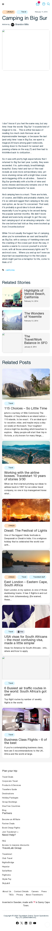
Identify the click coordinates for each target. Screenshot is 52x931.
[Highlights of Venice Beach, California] (12, 297)
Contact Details (21, 892)
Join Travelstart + (10, 832)
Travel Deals (7, 777)
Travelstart (7, 854)
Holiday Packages (10, 798)
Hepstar (6, 867)
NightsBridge (8, 863)
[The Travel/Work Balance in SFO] (12, 343)
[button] (49, 4)
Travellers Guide (9, 789)
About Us (7, 892)
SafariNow (7, 871)
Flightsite (6, 875)
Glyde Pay (6, 879)
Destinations (8, 794)
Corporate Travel (10, 781)
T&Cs (11, 895)
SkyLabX (6, 883)
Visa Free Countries (11, 806)
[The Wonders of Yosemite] (12, 320)
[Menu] (3, 4)
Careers (35, 892)
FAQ (4, 841)
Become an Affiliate (11, 819)
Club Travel (7, 858)
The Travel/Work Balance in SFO (35, 340)
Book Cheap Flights (11, 828)
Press (44, 892)
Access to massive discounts (15, 845)
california (10, 270)
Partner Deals (8, 824)
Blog (4, 810)
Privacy (20, 895)
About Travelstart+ (34, 895)
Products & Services (11, 785)
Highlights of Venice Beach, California (34, 294)
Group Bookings (9, 802)
